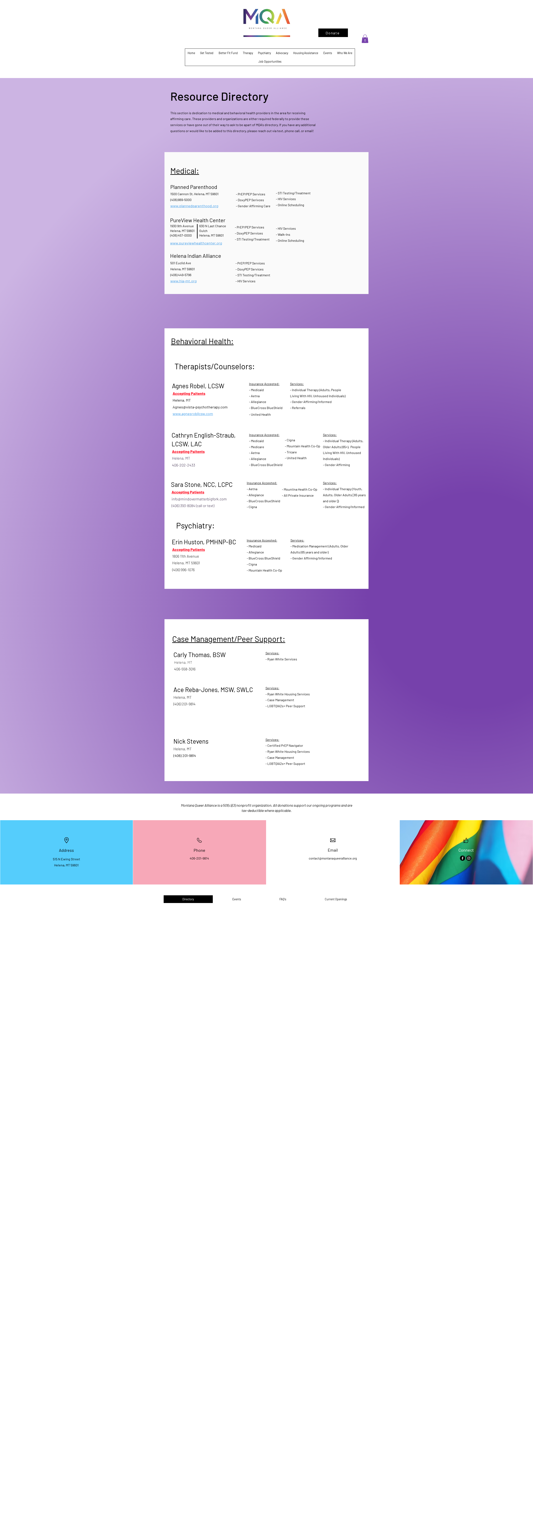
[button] (365, 39)
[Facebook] (462, 858)
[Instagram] (468, 858)
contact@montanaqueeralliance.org (333, 858)
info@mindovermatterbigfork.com (199, 499)
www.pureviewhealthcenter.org (196, 243)
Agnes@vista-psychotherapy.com (200, 407)
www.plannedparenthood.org (194, 205)
